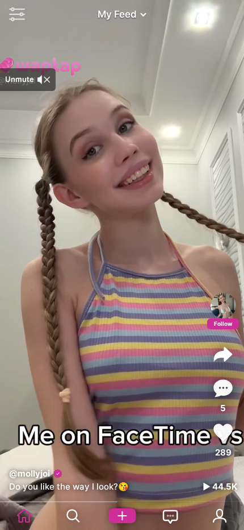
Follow (223, 323)
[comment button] (223, 388)
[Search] (73, 516)
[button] (14, 14)
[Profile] (223, 305)
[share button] (223, 354)
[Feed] (24, 516)
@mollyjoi (29, 473)
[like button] (223, 432)
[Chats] (170, 516)
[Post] (122, 516)
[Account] (219, 516)
